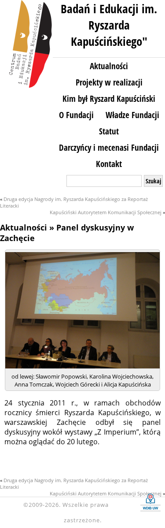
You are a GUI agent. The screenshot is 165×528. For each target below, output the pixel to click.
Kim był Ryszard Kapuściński (108, 98)
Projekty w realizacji (109, 82)
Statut (109, 131)
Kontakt (109, 164)
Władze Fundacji (132, 115)
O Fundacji (76, 115)
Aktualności (109, 66)
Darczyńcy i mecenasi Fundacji (109, 147)
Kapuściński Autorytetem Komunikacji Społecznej (105, 212)
